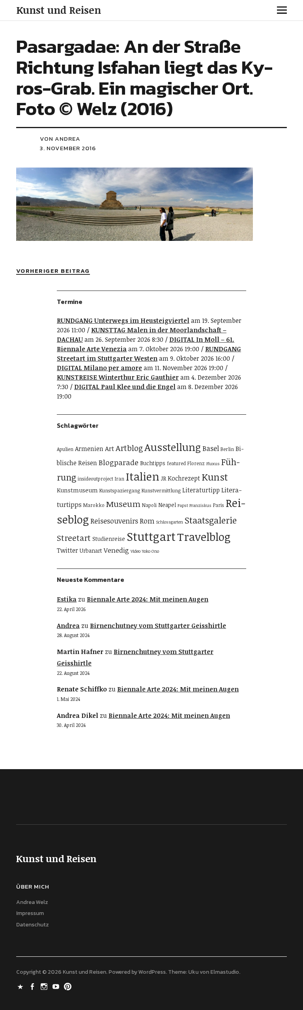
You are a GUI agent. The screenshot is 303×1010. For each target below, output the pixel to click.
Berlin (227, 449)
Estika (67, 599)
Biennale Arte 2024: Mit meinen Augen (147, 599)
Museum (123, 503)
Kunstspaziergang (119, 490)
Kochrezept (184, 478)
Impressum (30, 913)
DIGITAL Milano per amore (99, 367)
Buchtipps (152, 463)
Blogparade (118, 462)
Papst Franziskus (194, 505)
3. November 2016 (68, 148)
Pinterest (69, 986)
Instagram (45, 986)
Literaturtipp (201, 490)
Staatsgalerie (211, 520)
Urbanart (91, 550)
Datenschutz (32, 925)
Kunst (215, 476)
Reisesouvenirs (114, 520)
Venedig (116, 550)
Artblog (129, 447)
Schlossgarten (169, 522)
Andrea (68, 625)
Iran (119, 478)
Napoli (149, 505)
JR (163, 478)
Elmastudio (224, 972)
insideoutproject (95, 478)
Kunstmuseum (77, 490)
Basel (210, 448)
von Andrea (60, 138)
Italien (142, 476)
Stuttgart (151, 536)
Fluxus (213, 463)
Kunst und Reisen (58, 10)
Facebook (33, 986)
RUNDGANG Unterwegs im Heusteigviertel (123, 320)
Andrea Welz (32, 902)
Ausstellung (172, 447)
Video (135, 551)
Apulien (65, 449)
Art (109, 448)
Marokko (94, 505)
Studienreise (108, 538)
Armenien (89, 448)
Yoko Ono (150, 551)
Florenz (196, 463)
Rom (147, 520)
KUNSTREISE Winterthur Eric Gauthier (118, 377)
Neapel (167, 505)
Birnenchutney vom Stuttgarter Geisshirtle (158, 625)
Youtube (57, 986)
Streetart (74, 537)
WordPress (152, 972)
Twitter (67, 550)
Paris (218, 505)
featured (176, 463)
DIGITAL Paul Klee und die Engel (125, 386)
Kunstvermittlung (161, 490)
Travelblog (203, 536)
